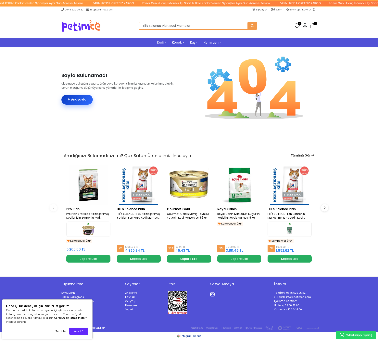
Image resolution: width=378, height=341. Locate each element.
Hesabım (131, 305)
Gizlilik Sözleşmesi (72, 297)
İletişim (278, 9)
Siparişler (261, 9)
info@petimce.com (101, 9)
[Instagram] (315, 10)
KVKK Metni (68, 293)
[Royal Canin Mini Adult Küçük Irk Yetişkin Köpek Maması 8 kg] (239, 185)
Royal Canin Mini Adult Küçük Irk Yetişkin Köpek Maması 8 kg (238, 216)
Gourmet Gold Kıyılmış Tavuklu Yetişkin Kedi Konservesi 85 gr (188, 216)
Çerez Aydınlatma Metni (69, 317)
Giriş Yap (130, 301)
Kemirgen (211, 42)
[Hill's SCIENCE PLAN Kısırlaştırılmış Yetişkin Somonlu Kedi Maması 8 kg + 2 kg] (139, 185)
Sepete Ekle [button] (88, 259)
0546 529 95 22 (74, 9)
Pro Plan (73, 209)
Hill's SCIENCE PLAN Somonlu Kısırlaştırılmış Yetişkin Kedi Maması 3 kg (286, 216)
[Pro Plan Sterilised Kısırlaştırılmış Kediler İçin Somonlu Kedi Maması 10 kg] (88, 185)
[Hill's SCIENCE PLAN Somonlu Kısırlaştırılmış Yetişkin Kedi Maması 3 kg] (290, 185)
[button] (312, 25)
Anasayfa (78, 99)
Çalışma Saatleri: (285, 301)
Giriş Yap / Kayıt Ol (300, 9)
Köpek (177, 42)
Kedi (160, 42)
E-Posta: (279, 297)
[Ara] (252, 26)
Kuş (192, 42)
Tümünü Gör (301, 155)
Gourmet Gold (178, 209)
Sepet (129, 309)
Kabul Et (78, 331)
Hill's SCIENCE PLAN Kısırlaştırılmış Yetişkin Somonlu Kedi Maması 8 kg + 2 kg (138, 216)
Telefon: (279, 293)
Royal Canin (227, 209)
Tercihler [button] (61, 331)
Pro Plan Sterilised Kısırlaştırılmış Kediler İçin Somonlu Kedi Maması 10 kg (87, 216)
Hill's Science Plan (131, 209)
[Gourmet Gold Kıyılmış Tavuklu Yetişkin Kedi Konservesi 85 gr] (189, 185)
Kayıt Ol (130, 297)
